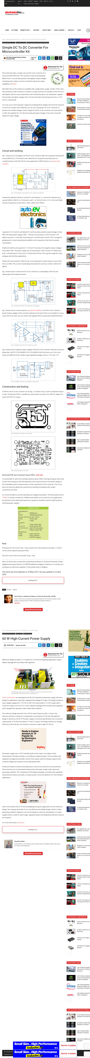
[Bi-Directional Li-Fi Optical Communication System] (71, 109)
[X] (75, 1)
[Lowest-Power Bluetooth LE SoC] (71, 202)
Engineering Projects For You (13, 39)
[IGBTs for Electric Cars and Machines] (71, 332)
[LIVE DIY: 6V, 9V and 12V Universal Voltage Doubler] (71, 303)
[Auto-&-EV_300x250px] (33, 228)
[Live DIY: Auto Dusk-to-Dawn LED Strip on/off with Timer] (71, 311)
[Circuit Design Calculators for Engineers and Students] (71, 425)
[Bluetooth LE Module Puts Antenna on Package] (71, 194)
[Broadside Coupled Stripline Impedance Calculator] (71, 434)
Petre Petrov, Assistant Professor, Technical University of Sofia (16, 58)
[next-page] (70, 132)
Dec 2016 (9, 589)
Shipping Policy (8, 1054)
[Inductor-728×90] (45, 1057)
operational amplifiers (34, 310)
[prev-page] (68, 132)
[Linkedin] (73, 1)
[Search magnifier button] (88, 30)
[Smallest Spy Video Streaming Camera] (71, 164)
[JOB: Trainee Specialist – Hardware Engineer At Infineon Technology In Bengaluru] (71, 395)
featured (15, 589)
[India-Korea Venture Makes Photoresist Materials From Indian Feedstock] (71, 248)
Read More (17, 603)
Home (3, 39)
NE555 (14, 84)
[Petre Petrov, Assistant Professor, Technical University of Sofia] (5, 58)
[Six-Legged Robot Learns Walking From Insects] (71, 240)
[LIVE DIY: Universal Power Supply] (71, 295)
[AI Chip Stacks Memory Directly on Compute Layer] (71, 218)
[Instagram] (70, 1)
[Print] (60, 58)
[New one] (33, 145)
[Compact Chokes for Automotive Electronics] (71, 340)
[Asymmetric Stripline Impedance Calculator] (71, 450)
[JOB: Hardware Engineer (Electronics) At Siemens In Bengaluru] (71, 378)
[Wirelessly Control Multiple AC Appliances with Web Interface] (71, 172)
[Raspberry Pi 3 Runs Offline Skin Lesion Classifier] (71, 256)
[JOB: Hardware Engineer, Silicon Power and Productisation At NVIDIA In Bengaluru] (71, 387)
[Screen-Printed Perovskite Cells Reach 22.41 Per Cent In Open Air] (71, 264)
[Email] (56, 58)
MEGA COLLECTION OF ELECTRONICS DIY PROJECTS (37, 42)
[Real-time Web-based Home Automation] (71, 148)
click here (39, 475)
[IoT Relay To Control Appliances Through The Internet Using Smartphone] (71, 117)
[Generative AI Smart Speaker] (71, 126)
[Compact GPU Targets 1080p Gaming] (71, 348)
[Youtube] (77, 1)
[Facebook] (68, 1)
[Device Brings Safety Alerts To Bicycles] (71, 210)
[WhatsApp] (52, 58)
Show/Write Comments (33, 609)
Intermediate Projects (20, 42)
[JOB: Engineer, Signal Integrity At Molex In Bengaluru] (71, 404)
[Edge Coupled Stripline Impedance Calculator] (71, 442)
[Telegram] (40, 58)
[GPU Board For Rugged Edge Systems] (71, 357)
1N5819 (5, 497)
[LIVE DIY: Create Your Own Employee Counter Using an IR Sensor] (71, 286)
